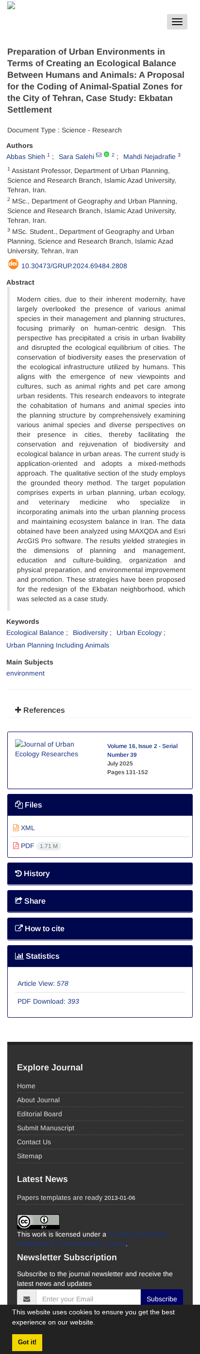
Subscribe (162, 1299)
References (43, 710)
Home (26, 1086)
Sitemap (29, 1156)
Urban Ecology (139, 632)
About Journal (38, 1100)
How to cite (44, 928)
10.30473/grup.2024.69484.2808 (74, 266)
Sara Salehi (76, 156)
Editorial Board (39, 1114)
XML (27, 828)
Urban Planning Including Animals (57, 645)
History (36, 873)
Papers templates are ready (59, 1197)
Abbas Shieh (25, 156)
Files (32, 805)
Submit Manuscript (45, 1128)
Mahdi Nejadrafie (149, 156)
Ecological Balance (35, 632)
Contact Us (34, 1142)
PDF (38, 846)
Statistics (42, 956)
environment (25, 673)
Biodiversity (90, 632)
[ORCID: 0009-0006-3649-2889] (106, 155)
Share (34, 901)
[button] (98, 1323)
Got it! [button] (27, 1342)
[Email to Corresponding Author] (98, 155)
